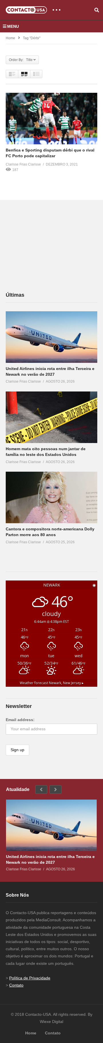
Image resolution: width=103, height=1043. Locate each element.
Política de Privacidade (29, 978)
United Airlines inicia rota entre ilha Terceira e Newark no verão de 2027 (50, 859)
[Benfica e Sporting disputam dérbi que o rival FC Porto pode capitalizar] (51, 118)
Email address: (20, 719)
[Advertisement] (49, 245)
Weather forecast (52, 682)
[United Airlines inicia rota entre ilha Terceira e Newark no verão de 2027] (51, 337)
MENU (13, 26)
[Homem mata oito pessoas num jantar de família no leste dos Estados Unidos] (51, 417)
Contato (16, 985)
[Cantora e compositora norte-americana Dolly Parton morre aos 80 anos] (51, 497)
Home (10, 38)
